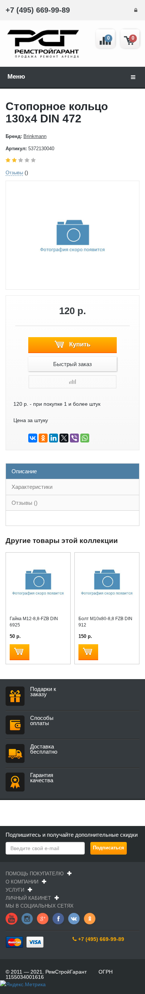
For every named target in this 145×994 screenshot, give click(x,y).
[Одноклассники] (43, 438)
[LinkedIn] (53, 438)
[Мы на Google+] (43, 918)
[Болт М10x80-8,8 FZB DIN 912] (107, 583)
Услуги (15, 890)
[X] (63, 438)
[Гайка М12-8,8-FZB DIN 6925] (38, 583)
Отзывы (14, 172)
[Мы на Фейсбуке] (58, 918)
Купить (78, 344)
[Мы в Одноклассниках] (90, 918)
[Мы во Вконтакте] (74, 918)
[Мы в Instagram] (27, 918)
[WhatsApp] (84, 438)
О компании (22, 882)
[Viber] (74, 438)
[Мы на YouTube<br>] (11, 918)
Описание (24, 471)
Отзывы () (25, 503)
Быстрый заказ (72, 364)
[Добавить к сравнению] (72, 381)
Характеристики (32, 487)
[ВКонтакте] (32, 438)
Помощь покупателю (35, 873)
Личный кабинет (28, 898)
